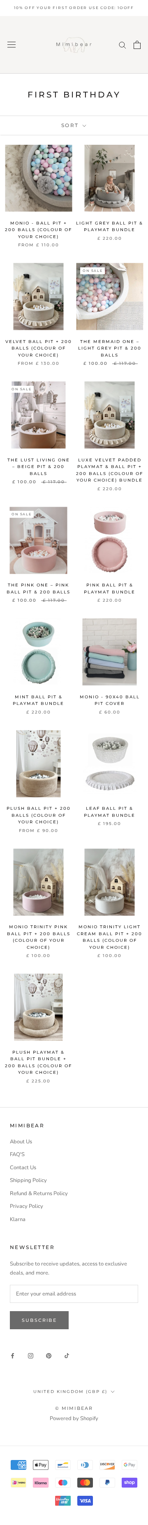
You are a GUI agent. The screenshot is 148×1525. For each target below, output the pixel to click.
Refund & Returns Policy (39, 1193)
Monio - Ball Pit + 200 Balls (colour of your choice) (38, 229)
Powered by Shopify (74, 1418)
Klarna (17, 1219)
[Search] (122, 44)
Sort (71, 125)
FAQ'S (17, 1154)
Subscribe (39, 1320)
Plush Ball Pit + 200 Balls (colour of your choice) (39, 815)
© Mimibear (74, 1408)
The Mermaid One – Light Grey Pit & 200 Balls (109, 348)
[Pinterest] (48, 1355)
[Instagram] (30, 1355)
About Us (21, 1141)
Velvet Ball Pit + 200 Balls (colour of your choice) (38, 348)
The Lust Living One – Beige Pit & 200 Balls (38, 466)
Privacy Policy (26, 1206)
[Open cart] (137, 45)
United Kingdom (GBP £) (70, 1391)
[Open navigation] (11, 45)
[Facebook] (12, 1355)
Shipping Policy (28, 1180)
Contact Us (23, 1167)
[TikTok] (66, 1355)
